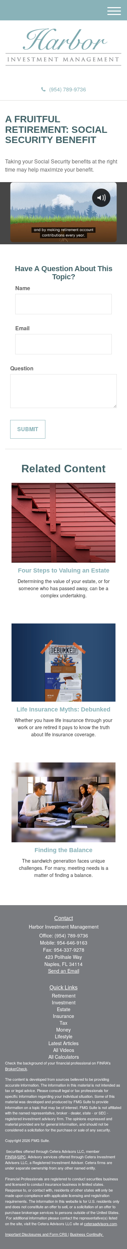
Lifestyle (63, 1036)
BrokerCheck (16, 1068)
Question (22, 368)
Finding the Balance (63, 850)
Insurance (63, 1016)
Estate (63, 1009)
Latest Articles (63, 1043)
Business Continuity (87, 1234)
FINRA (10, 1156)
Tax (63, 1022)
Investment (64, 1002)
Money (63, 1029)
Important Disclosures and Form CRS (36, 1234)
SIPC (21, 1156)
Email (22, 328)
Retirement (64, 995)
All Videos (63, 1049)
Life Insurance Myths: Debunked (63, 709)
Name (22, 288)
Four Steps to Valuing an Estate (63, 570)
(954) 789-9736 (67, 89)
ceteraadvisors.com (100, 1223)
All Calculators (63, 1056)
